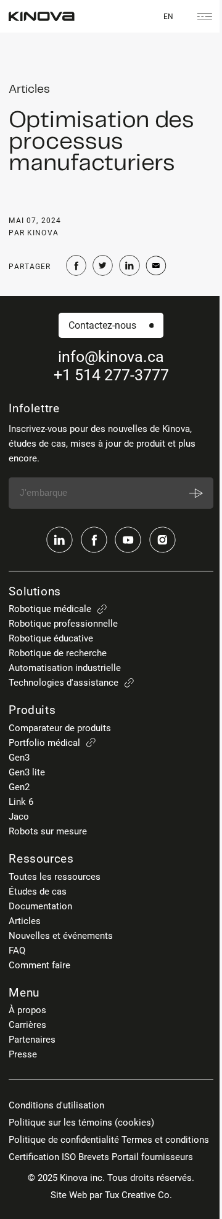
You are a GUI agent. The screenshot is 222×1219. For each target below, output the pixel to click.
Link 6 (21, 801)
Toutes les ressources (55, 876)
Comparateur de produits (60, 728)
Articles (25, 921)
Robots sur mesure (48, 831)
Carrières (27, 1024)
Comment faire (39, 965)
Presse (23, 1054)
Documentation (40, 906)
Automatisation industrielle (65, 667)
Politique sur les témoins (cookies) (81, 1122)
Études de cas (38, 891)
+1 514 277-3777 (111, 375)
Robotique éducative (51, 638)
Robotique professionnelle (63, 623)
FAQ (17, 950)
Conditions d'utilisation (56, 1105)
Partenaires (32, 1039)
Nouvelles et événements (61, 935)
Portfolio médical (44, 742)
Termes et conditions (165, 1139)
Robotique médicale (50, 608)
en (168, 16)
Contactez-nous (102, 325)
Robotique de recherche (58, 653)
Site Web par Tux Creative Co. (111, 1195)
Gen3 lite (27, 772)
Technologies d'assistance (63, 682)
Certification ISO (42, 1156)
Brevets (93, 1156)
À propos (27, 1010)
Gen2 (19, 787)
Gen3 (19, 757)
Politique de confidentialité (64, 1139)
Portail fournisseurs (152, 1156)
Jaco (19, 816)
